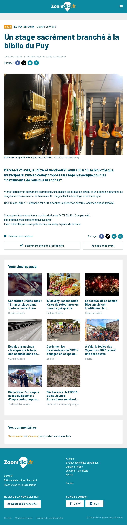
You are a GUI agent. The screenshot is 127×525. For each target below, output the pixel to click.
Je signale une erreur (103, 245)
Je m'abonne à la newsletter (22, 504)
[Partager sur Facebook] (17, 62)
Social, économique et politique (82, 462)
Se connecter (15, 436)
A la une (70, 458)
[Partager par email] (30, 62)
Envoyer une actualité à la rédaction (44, 245)
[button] (121, 7)
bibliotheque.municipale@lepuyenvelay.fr (27, 219)
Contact (8, 476)
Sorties (69, 483)
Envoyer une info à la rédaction (20, 485)
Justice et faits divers (77, 470)
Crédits (8, 518)
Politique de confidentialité (50, 518)
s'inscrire (33, 436)
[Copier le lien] (36, 62)
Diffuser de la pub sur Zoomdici (20, 480)
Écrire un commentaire (21, 236)
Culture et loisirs (46, 26)
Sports (69, 474)
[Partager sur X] (23, 62)
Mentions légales (24, 518)
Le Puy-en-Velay (24, 26)
